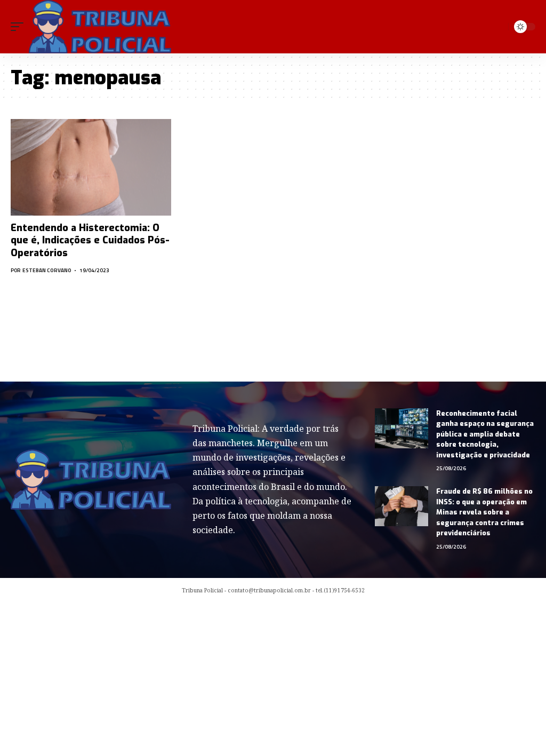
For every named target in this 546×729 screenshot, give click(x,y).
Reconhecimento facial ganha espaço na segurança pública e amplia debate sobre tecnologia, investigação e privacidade (485, 434)
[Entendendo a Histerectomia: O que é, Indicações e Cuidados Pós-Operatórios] (91, 167)
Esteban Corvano (46, 270)
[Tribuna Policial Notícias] (100, 26)
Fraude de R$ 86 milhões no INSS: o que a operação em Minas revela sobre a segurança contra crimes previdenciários (484, 512)
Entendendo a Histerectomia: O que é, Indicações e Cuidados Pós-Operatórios (90, 240)
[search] (498, 26)
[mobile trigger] (20, 26)
